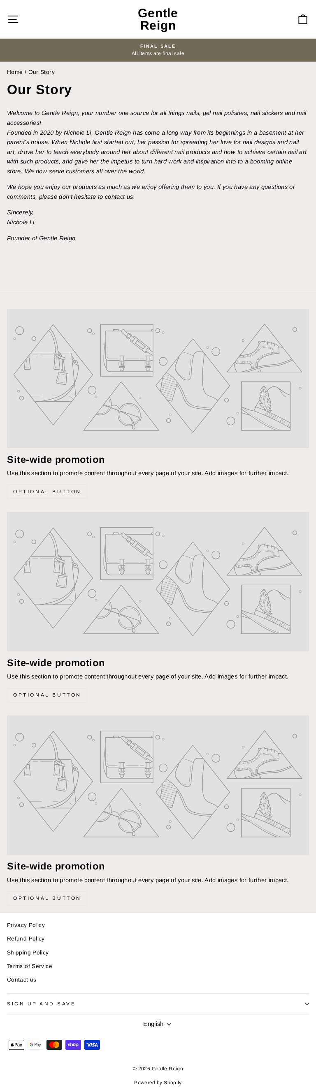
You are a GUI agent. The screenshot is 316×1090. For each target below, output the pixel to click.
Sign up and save (41, 1003)
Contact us (22, 980)
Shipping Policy (28, 953)
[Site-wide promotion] (158, 378)
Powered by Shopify (158, 1082)
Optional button (47, 491)
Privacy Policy (26, 925)
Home (15, 72)
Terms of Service (29, 966)
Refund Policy (26, 939)
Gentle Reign (158, 19)
